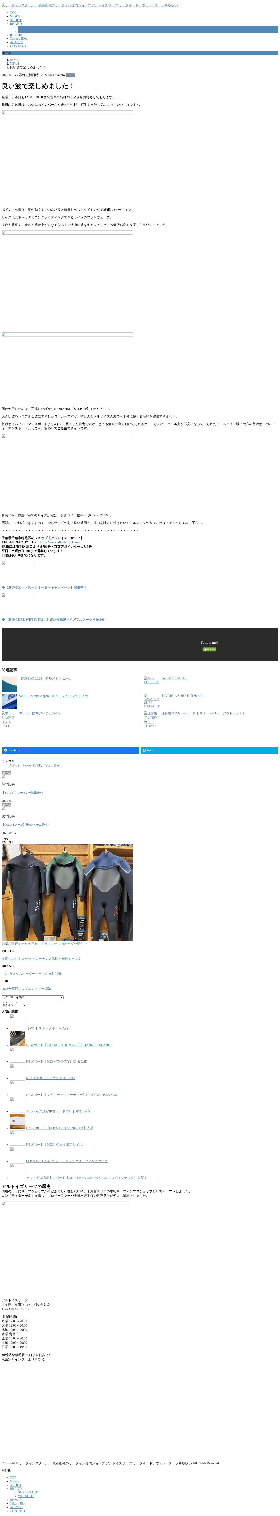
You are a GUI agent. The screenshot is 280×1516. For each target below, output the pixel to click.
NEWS (70, 75)
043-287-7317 (20, 1309)
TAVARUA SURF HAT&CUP (182, 695)
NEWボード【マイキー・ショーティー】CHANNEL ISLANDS (71, 1094)
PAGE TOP (270, 1466)
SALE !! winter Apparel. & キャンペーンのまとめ (53, 696)
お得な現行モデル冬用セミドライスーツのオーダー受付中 (44, 944)
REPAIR (16, 1499)
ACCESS (16, 1507)
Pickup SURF (32, 765)
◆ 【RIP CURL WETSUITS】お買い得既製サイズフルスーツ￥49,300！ (55, 619)
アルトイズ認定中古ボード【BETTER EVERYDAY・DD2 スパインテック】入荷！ (86, 1177)
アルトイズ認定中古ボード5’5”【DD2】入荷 (58, 1111)
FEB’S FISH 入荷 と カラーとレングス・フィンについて (67, 1161)
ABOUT (16, 1485)
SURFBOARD (28, 27)
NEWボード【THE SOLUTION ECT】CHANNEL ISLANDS (69, 1045)
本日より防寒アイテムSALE (39, 713)
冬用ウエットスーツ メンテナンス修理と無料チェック (41, 958)
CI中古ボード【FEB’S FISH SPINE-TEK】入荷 (59, 1128)
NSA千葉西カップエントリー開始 (26, 988)
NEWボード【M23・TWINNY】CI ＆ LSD (57, 1061)
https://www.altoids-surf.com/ (60, 542)
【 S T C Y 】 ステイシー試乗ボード (23, 792)
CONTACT (18, 1511)
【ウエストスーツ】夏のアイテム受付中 (26, 824)
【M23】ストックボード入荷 (47, 1028)
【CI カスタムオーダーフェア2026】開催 (31, 973)
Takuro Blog (52, 765)
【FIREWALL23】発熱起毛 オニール (45, 678)
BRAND (16, 1488)
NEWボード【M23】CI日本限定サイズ (54, 1144)
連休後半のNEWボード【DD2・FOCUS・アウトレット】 (204, 713)
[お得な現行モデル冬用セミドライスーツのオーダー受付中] (67, 893)
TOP (13, 1477)
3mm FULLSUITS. (174, 678)
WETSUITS (26, 31)
